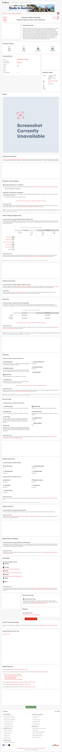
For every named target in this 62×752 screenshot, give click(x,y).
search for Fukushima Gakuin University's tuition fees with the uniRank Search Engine (31, 322)
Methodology (22, 748)
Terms (32, 748)
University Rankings (14, 2)
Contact (26, 748)
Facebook (6, 745)
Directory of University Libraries (37, 733)
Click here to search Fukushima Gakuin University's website (14, 159)
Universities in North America (8, 730)
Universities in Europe (7, 733)
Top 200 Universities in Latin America (9, 719)
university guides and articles (11, 674)
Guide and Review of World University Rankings (13, 679)
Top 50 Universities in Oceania (8, 726)
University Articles (35, 730)
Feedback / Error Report (30, 707)
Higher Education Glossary (36, 737)
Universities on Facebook (36, 716)
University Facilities (41, 498)
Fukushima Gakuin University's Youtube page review (12, 572)
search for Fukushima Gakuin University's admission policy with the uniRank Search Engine (31, 385)
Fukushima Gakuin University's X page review (11, 569)
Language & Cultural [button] (9, 239)
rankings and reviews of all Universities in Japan (18, 669)
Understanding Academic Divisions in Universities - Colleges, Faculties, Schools (25, 516)
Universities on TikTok (35, 723)
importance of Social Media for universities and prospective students (43, 589)
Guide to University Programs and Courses (20, 292)
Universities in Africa (7, 735)
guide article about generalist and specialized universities (38, 256)
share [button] (57, 19)
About (18, 748)
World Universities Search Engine (42, 671)
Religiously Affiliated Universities (37, 735)
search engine (55, 286)
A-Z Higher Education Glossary (29, 686)
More (30, 2)
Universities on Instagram (36, 719)
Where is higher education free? (10, 676)
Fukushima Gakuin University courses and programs (23, 286)
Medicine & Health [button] (9, 244)
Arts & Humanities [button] (9, 237)
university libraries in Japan (30, 682)
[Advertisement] (11, 31)
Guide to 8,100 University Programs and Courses (14, 675)
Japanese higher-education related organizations (14, 682)
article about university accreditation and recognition (28, 206)
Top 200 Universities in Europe (8, 721)
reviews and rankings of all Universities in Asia (18, 684)
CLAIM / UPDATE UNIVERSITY (31, 618)
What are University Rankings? (10, 678)
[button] (20, 232)
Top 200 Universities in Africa (8, 723)
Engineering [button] (10, 249)
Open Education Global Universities (9, 742)
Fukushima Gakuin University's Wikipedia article (31, 614)
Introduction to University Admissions (22, 391)
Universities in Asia (7, 737)
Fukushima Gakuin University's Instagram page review (13, 576)
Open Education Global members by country (39, 603)
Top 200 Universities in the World (9, 716)
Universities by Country (23, 2)
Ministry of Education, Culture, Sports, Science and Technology (45, 186)
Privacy (35, 748)
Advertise (29, 748)
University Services (50, 498)
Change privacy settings (40, 748)
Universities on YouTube (36, 721)
